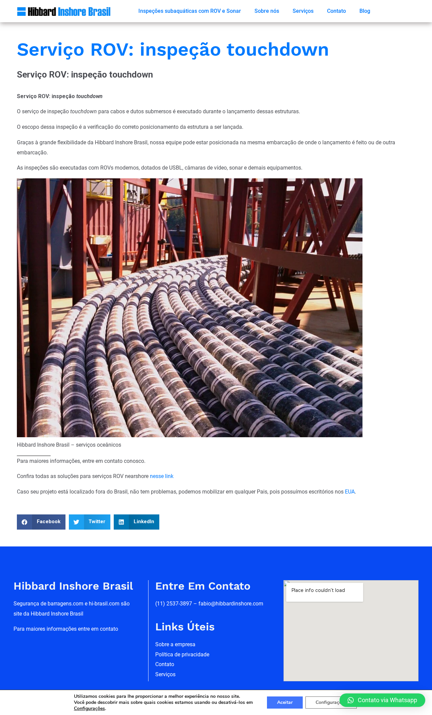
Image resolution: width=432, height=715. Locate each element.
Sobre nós (266, 11)
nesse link (161, 476)
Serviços (303, 11)
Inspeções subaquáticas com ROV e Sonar (189, 11)
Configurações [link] (89, 708)
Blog (364, 11)
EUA (350, 491)
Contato (336, 11)
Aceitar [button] (285, 702)
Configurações (331, 702)
